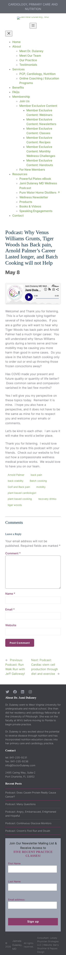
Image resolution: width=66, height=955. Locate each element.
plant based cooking (20, 498)
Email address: (16, 899)
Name (10, 593)
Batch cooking (38, 480)
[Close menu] (8, 33)
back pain (36, 474)
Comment (13, 553)
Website (10, 625)
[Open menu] (33, 26)
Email (10, 609)
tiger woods (15, 504)
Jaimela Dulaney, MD (17, 944)
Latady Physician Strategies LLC (48, 941)
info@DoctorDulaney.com (20, 765)
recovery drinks (47, 498)
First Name (14, 863)
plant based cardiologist (22, 492)
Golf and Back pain (19, 486)
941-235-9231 (18, 757)
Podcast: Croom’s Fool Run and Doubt (27, 830)
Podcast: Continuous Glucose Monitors (28, 823)
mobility (41, 486)
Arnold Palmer (16, 474)
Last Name (14, 881)
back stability (15, 480)
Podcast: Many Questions (20, 804)
